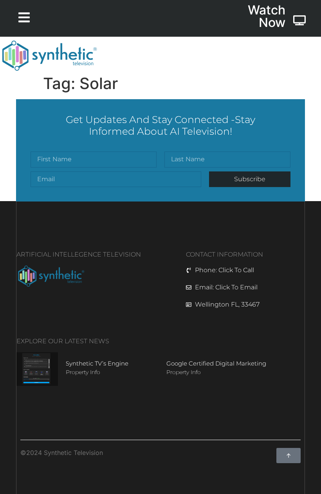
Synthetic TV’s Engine (97, 363)
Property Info (83, 372)
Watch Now (266, 16)
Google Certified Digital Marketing (216, 363)
